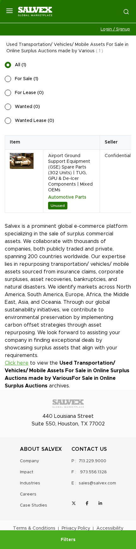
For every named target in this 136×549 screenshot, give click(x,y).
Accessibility (109, 528)
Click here (16, 363)
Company (29, 461)
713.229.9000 (92, 461)
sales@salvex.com (97, 483)
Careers (28, 494)
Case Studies (33, 505)
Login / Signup (115, 29)
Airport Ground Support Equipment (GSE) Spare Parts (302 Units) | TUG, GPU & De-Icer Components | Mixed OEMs (70, 173)
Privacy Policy (76, 528)
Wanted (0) (27, 107)
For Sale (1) (26, 79)
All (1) (20, 65)
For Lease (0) (29, 93)
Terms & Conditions (34, 528)
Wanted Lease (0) (34, 120)
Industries (30, 483)
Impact (26, 472)
